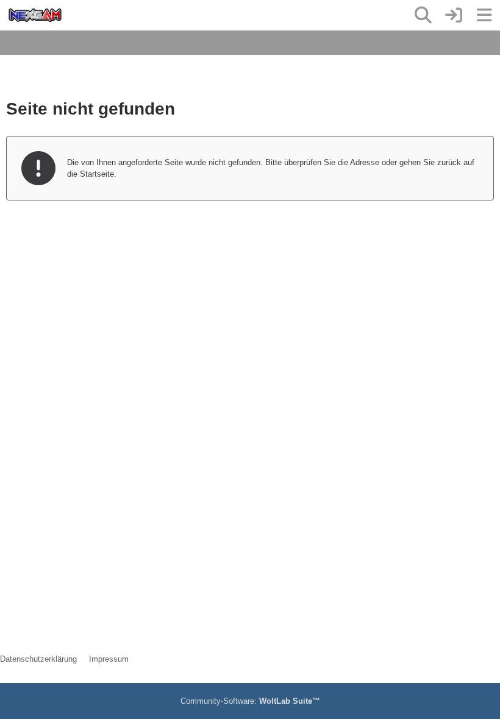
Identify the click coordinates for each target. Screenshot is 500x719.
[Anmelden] (453, 15)
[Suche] (423, 15)
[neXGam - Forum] (35, 15)
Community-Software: (250, 701)
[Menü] (484, 15)
